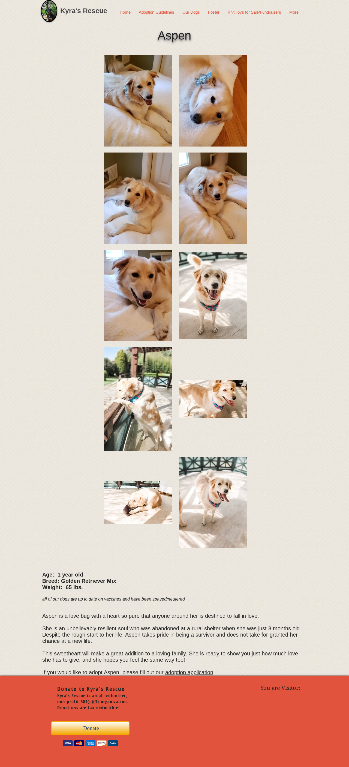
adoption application (189, 672)
